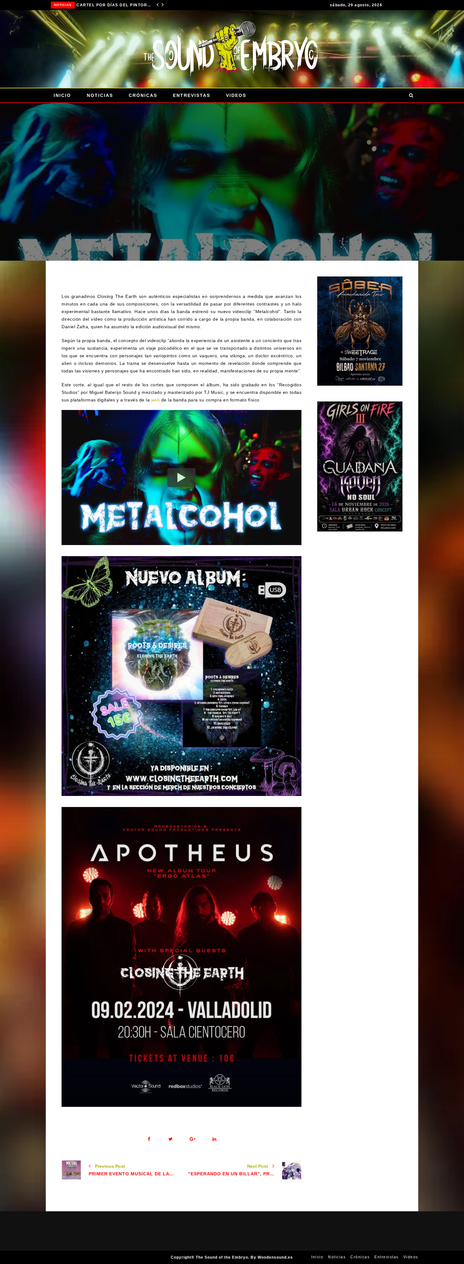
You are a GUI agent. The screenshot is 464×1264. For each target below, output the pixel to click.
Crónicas (143, 95)
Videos (236, 95)
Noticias (63, 5)
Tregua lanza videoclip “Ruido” (114, 5)
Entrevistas (191, 95)
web (155, 399)
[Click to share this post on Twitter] (170, 1139)
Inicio (62, 95)
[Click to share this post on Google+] (192, 1139)
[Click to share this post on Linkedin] (214, 1139)
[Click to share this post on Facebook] (148, 1139)
